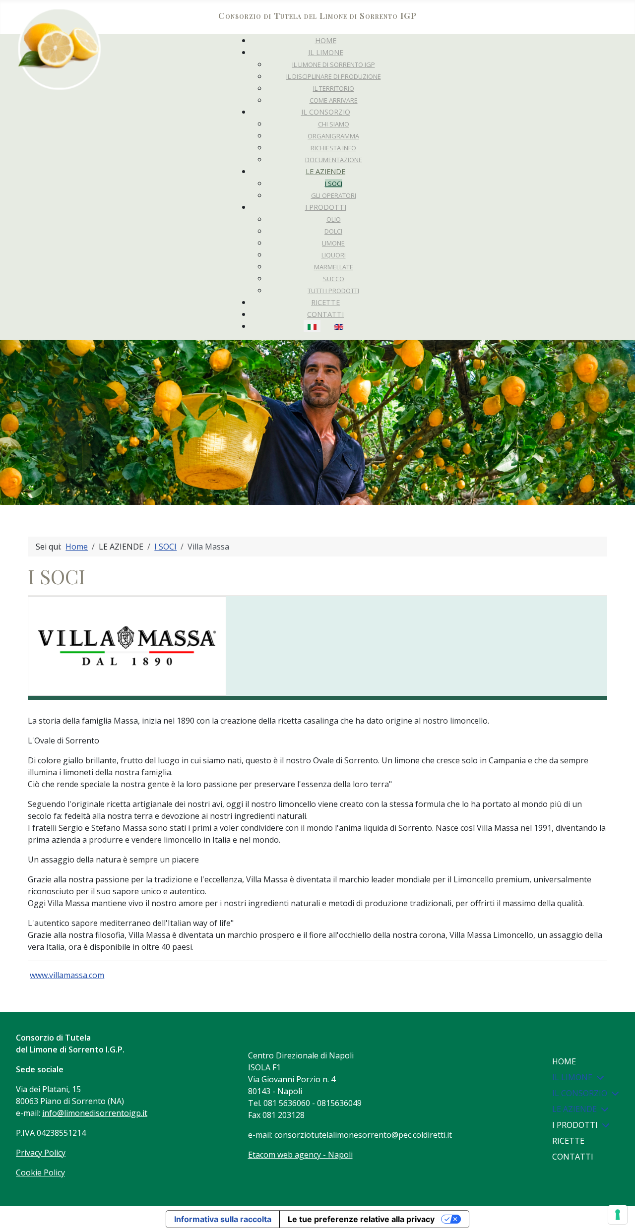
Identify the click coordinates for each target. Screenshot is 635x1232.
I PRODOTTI (575, 1124)
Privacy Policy (40, 1152)
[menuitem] (325, 40)
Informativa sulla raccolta (222, 1219)
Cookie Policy (40, 1172)
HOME (564, 1061)
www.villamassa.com (67, 975)
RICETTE (568, 1140)
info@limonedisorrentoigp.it (94, 1113)
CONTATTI (572, 1156)
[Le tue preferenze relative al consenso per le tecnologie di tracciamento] (617, 1214)
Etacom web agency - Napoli (300, 1154)
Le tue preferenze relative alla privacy (361, 1219)
